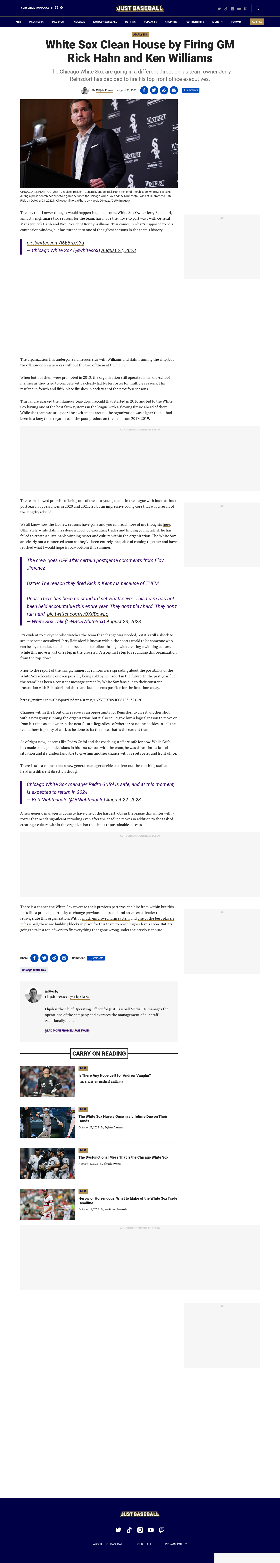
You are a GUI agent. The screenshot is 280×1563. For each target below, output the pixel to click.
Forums (236, 21)
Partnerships (195, 21)
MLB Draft (59, 21)
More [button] (215, 21)
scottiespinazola (116, 1209)
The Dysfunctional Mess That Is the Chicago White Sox (123, 1157)
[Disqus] (140, 1433)
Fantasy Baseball (105, 21)
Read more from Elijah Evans (67, 1030)
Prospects (36, 21)
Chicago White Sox (34, 970)
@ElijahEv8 (80, 996)
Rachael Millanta (111, 1081)
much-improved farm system (106, 918)
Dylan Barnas (114, 1127)
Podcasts (150, 21)
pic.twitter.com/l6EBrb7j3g (55, 243)
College (79, 21)
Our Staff (144, 1544)
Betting (130, 21)
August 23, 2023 (123, 621)
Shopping (171, 21)
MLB (18, 21)
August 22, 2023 (118, 250)
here (166, 524)
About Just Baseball (108, 1544)
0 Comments (190, 90)
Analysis (140, 34)
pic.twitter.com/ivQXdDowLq (77, 614)
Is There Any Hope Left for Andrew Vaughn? (115, 1075)
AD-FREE (257, 21)
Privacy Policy (176, 1544)
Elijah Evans (104, 90)
